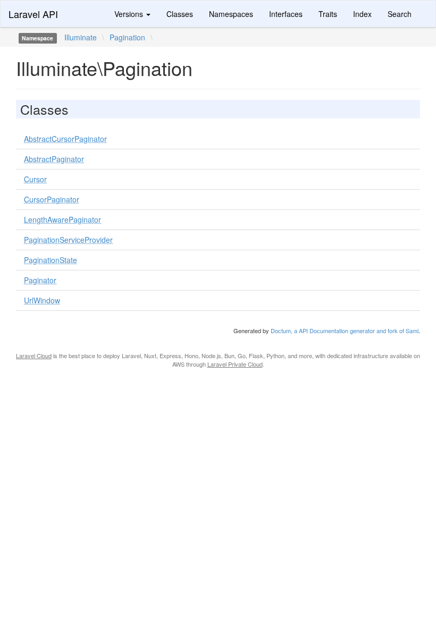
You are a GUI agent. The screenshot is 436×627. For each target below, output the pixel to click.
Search (400, 14)
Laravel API (33, 14)
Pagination (127, 37)
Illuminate (80, 37)
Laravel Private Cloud (235, 364)
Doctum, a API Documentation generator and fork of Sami (344, 330)
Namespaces (231, 14)
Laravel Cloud (34, 355)
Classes (179, 14)
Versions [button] (129, 14)
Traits (327, 14)
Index (362, 14)
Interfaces (286, 14)
